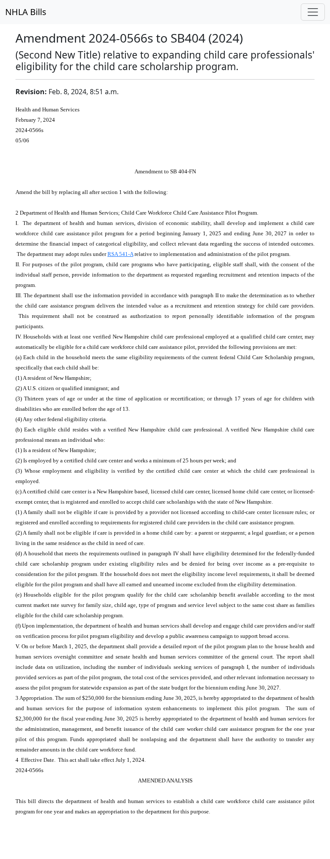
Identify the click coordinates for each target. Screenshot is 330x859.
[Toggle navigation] (313, 12)
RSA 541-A (120, 254)
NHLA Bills (25, 12)
